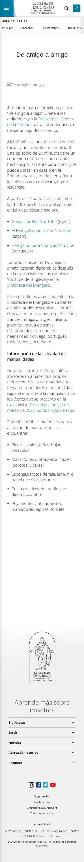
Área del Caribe (14, 21)
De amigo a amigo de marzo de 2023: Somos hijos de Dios (40, 407)
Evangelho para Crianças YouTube (43, 245)
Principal (7, 28)
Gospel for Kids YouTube (34, 221)
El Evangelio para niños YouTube (41, 230)
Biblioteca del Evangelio (28, 285)
